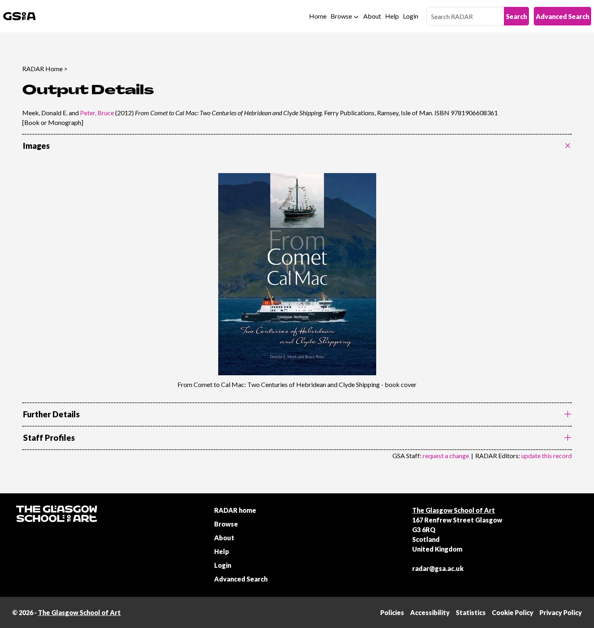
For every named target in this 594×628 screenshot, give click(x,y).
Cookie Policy (512, 612)
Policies (392, 612)
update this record (546, 455)
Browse (341, 16)
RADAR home (235, 510)
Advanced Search (562, 16)
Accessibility (430, 612)
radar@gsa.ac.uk (437, 568)
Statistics (471, 612)
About (372, 16)
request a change (446, 455)
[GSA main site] (19, 16)
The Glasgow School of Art (453, 510)
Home (317, 16)
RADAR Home (42, 68)
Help (392, 16)
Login (410, 16)
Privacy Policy (560, 612)
